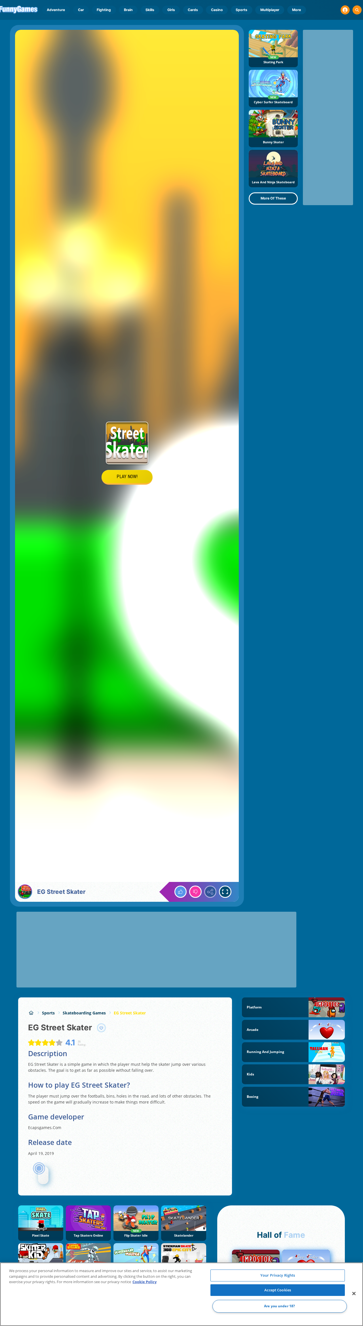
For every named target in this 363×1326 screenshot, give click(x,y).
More (296, 10)
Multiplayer (269, 10)
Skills (149, 10)
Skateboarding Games (84, 1013)
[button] (345, 9)
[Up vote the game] (180, 892)
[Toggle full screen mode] (225, 892)
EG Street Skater (130, 1013)
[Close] (354, 1293)
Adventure (56, 10)
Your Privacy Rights (277, 1275)
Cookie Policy (144, 1281)
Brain (128, 10)
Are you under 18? (279, 1306)
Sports (241, 10)
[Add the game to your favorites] (101, 1027)
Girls (171, 10)
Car (81, 10)
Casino (217, 10)
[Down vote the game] (195, 892)
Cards (193, 10)
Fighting (104, 10)
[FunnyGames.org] (31, 1013)
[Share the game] (210, 892)
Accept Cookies (277, 1290)
